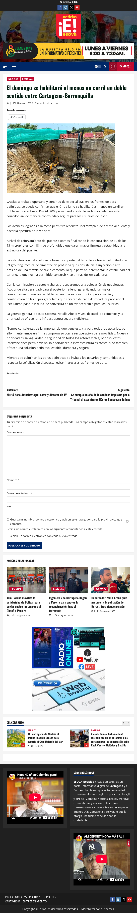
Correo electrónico (20, 493)
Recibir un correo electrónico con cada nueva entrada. (44, 536)
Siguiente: (100, 395)
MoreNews (88, 909)
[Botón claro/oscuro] (98, 66)
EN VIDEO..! (125, 66)
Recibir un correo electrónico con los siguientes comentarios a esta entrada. (55, 529)
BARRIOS (32, 730)
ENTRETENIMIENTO (35, 901)
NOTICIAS (13, 79)
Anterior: (37, 392)
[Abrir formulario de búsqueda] (105, 66)
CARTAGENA (12, 901)
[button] (5, 66)
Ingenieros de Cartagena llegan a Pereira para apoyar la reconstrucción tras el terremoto (68, 604)
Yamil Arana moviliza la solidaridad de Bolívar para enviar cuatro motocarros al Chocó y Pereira (24, 604)
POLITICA (34, 897)
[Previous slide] (124, 723)
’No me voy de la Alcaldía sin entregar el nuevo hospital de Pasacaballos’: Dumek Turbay (79, 738)
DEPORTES (49, 897)
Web (9, 506)
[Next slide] (128, 723)
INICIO (9, 897)
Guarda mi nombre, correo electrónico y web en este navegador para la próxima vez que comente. (66, 522)
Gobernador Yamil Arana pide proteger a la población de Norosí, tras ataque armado (109, 602)
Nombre (13, 480)
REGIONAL (27, 79)
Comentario (15, 432)
